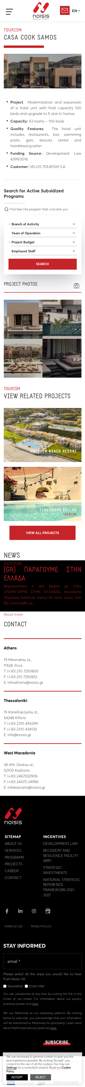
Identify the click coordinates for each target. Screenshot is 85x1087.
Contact (13, 877)
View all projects (42, 533)
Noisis (41, 11)
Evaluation (65, 10)
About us (13, 843)
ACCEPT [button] (17, 1077)
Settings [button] (11, 1067)
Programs (14, 857)
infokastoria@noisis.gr (26, 787)
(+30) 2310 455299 (22, 723)
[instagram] (34, 911)
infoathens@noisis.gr (25, 682)
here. (53, 1028)
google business (47, 911)
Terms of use (13, 926)
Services (13, 850)
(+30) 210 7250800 (23, 671)
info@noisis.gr (19, 734)
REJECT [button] (40, 1077)
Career (11, 871)
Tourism (13, 30)
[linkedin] (20, 911)
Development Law (60, 843)
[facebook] (7, 911)
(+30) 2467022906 (22, 776)
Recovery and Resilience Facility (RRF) (60, 855)
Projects (13, 864)
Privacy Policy (41, 926)
